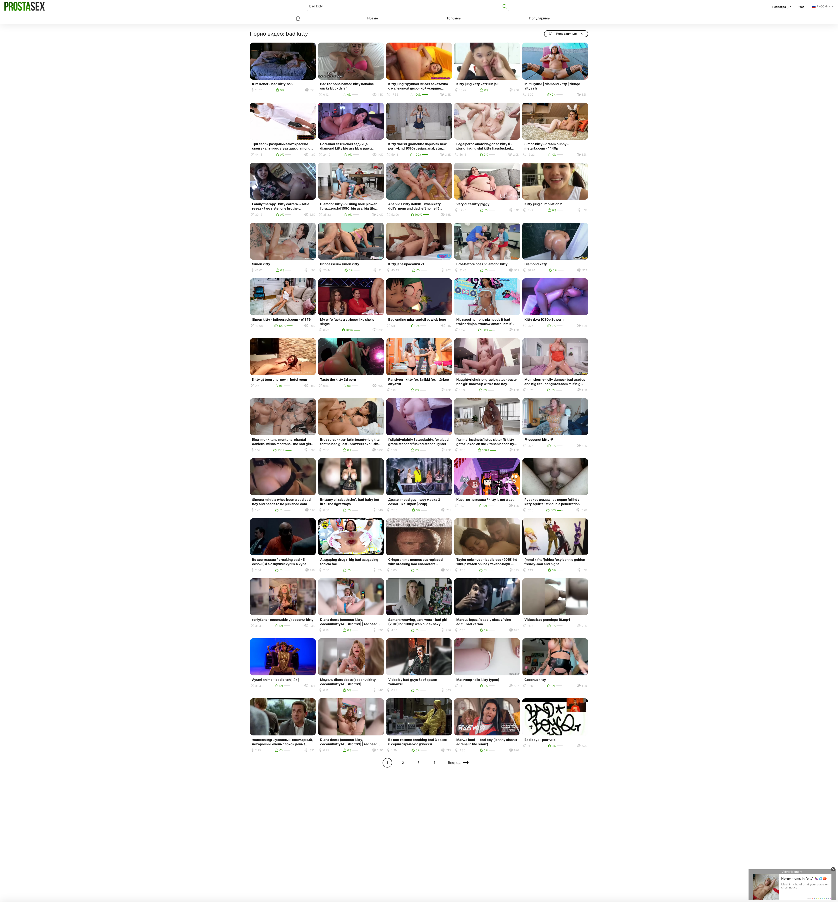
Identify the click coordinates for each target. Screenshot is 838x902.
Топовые (453, 18)
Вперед (454, 763)
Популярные (539, 18)
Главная (297, 18)
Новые (372, 18)
